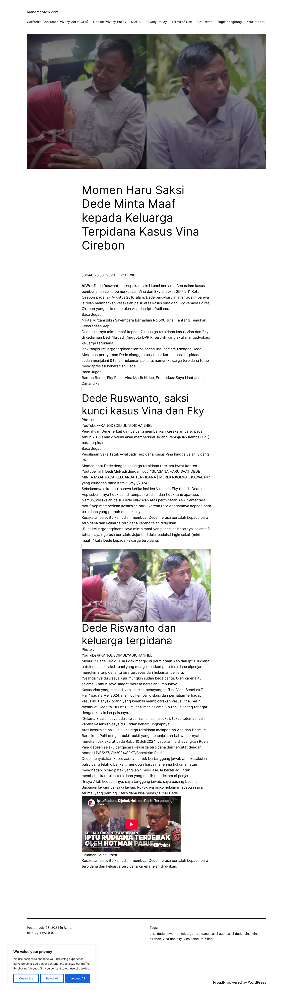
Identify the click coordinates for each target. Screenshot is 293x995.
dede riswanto (168, 934)
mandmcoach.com (42, 12)
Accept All (78, 978)
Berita (68, 928)
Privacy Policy (156, 22)
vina (247, 934)
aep (152, 934)
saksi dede (234, 934)
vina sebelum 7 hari (198, 939)
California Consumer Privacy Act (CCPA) (57, 22)
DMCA (136, 22)
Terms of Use (182, 22)
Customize (26, 978)
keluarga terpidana (194, 934)
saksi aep (217, 934)
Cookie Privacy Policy (109, 22)
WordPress (257, 982)
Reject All (52, 978)
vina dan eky (172, 939)
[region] (52, 966)
